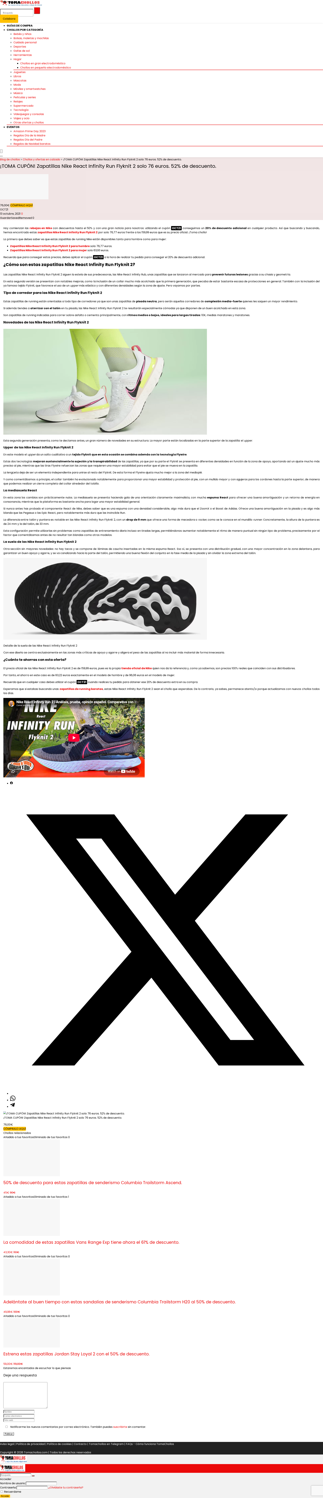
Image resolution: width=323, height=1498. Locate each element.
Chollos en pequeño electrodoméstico (45, 68)
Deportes (19, 47)
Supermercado (23, 106)
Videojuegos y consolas (28, 114)
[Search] (1, 156)
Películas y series (24, 97)
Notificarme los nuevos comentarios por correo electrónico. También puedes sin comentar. (78, 1427)
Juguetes (19, 72)
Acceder (5, 1496)
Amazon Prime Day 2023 (29, 131)
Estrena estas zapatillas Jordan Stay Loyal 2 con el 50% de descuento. (76, 1354)
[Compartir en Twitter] (165, 1093)
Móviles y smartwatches (29, 89)
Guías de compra (20, 26)
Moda (17, 85)
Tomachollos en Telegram (106, 1444)
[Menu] (1, 151)
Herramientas (22, 55)
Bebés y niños (22, 34)
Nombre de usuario (12, 1483)
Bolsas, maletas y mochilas (31, 38)
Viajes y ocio (21, 118)
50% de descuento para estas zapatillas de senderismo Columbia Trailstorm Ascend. (92, 1183)
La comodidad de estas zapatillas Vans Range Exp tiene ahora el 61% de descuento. (91, 1242)
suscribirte (120, 1427)
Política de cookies (59, 1444)
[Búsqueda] (37, 10)
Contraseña (8, 1487)
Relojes (18, 101)
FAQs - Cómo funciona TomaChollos (150, 1444)
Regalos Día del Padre (27, 140)
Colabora (9, 19)
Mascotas (19, 80)
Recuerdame (12, 1492)
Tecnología (20, 110)
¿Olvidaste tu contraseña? (65, 1487)
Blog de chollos (10, 159)
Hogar (17, 59)
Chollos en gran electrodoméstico (42, 63)
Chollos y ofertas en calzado (41, 159)
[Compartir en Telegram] (12, 1107)
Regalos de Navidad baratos (31, 144)
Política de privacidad (30, 1444)
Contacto (80, 1444)
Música (18, 93)
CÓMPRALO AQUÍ (21, 205)
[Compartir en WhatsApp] (12, 1100)
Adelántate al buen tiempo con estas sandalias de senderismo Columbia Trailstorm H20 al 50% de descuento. (119, 1302)
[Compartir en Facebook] (11, 783)
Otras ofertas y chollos (28, 122)
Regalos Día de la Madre (29, 135)
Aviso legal (7, 1444)
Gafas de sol (21, 51)
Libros (17, 76)
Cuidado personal (25, 42)
